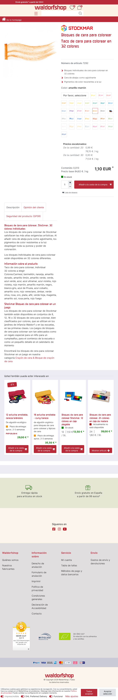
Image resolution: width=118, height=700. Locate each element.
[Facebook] (54, 529)
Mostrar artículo (99, 450)
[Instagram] (59, 529)
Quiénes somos (10, 560)
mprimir (36, 581)
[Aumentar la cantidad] (70, 183)
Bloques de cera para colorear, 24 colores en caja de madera (100, 417)
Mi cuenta (66, 560)
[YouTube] (65, 529)
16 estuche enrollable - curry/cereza (44, 416)
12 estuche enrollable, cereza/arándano (17, 416)
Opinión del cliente (34, 207)
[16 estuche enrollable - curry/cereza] (45, 395)
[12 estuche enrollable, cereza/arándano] (17, 395)
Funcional (58, 696)
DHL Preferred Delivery (36, 696)
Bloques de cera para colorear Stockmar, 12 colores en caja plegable (72, 419)
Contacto (37, 613)
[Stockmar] (77, 28)
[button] (36, 13)
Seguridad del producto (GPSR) (23, 216)
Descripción (12, 207)
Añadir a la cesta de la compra (93, 184)
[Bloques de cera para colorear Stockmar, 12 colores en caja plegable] (73, 395)
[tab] (13, 207)
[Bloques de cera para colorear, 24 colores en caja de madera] (101, 395)
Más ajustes (71, 696)
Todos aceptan (89, 692)
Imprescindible (12, 696)
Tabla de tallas (69, 565)
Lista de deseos (70, 192)
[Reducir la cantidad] (70, 187)
